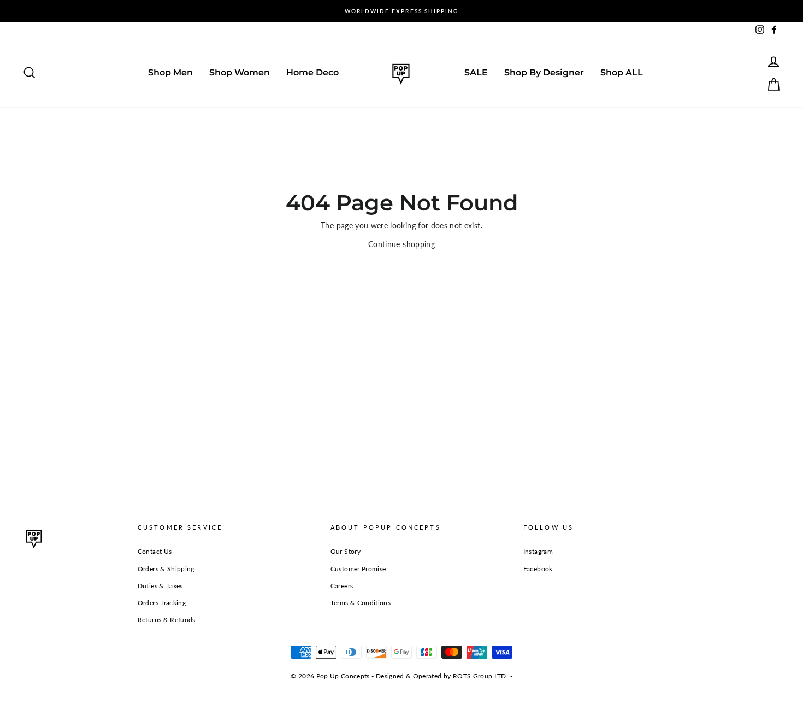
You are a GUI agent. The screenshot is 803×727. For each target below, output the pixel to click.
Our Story (345, 551)
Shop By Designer (544, 72)
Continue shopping (401, 244)
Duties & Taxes (160, 586)
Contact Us (155, 551)
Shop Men (170, 72)
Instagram (538, 551)
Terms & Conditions (360, 603)
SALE (476, 72)
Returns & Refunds (167, 619)
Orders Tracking (162, 603)
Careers (341, 586)
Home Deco (312, 72)
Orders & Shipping (166, 569)
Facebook (538, 569)
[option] (401, 10)
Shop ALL (621, 72)
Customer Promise (358, 569)
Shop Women (239, 72)
